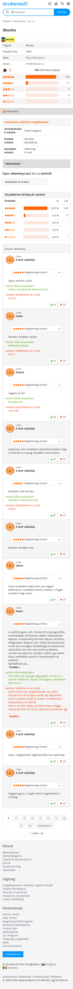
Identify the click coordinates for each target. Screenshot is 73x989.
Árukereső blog (12, 866)
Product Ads (10, 928)
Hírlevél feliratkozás (14, 888)
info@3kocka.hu (35, 63)
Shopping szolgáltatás (16, 939)
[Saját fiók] (68, 3)
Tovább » (14, 667)
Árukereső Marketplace (16, 925)
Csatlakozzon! (13, 954)
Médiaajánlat (10, 932)
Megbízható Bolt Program (18, 921)
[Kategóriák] (49, 3)
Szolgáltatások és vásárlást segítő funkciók (28, 885)
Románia (13, 967)
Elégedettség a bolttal (35, 272)
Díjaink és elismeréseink (17, 859)
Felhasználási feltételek (48, 976)
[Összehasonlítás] (56, 3)
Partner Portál (11, 914)
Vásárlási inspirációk (15, 892)
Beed (6, 942)
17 (66, 215)
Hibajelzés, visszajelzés (16, 895)
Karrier (7, 863)
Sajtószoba (9, 870)
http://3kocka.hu (35, 57)
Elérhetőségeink (12, 856)
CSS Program (10, 935)
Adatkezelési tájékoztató (17, 976)
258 (66, 201)
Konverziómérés (12, 946)
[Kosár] (62, 3)
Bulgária (51, 964)
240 (66, 208)
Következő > (45, 825)
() (54, 304)
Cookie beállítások (13, 899)
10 (30, 825)
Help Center (10, 918)
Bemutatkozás (11, 852)
